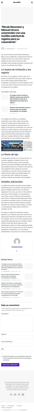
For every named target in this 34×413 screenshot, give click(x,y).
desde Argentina (23, 410)
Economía (19, 405)
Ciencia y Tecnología (6, 407)
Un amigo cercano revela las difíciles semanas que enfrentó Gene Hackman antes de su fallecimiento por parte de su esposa (19, 98)
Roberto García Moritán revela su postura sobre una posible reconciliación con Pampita (20, 109)
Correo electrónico (7, 341)
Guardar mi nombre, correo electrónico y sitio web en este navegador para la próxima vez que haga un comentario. (17, 358)
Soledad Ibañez (10, 48)
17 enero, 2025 (14, 288)
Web (2, 349)
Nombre (4, 334)
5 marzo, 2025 (14, 104)
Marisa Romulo (6, 297)
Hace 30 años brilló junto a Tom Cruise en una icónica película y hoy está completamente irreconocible (12, 293)
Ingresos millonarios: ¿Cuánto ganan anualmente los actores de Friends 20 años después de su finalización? (11, 284)
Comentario (5, 313)
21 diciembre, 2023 (22, 48)
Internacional (11, 405)
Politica (3, 405)
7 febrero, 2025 (14, 113)
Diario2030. (8, 410)
